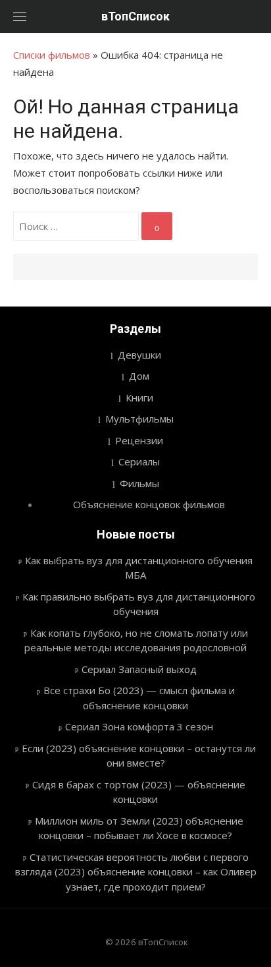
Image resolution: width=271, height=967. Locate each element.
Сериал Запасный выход (139, 669)
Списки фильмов (51, 54)
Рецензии (139, 440)
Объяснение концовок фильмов (149, 504)
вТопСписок (135, 16)
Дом (139, 375)
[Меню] (20, 16)
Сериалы (139, 461)
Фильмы (139, 483)
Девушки (139, 354)
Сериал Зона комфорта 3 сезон (139, 726)
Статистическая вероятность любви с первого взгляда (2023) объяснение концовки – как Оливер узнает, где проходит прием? (136, 871)
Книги (139, 397)
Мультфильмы (139, 418)
